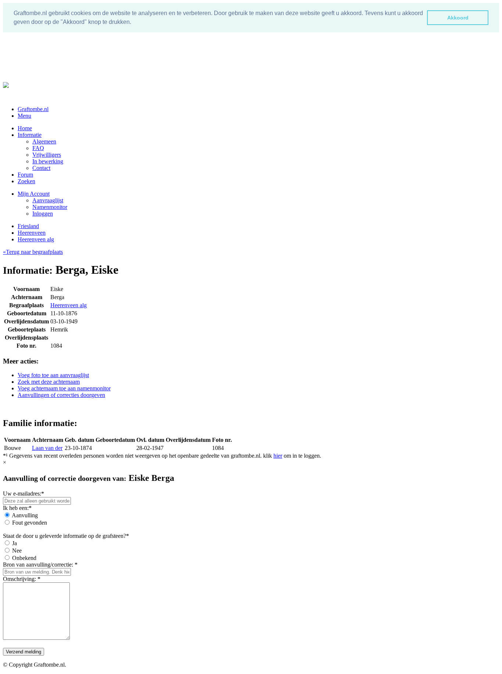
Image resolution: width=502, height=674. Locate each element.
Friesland (28, 226)
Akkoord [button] (458, 18)
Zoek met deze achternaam (49, 382)
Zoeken (26, 181)
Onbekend (24, 558)
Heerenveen (32, 233)
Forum (25, 174)
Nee (17, 550)
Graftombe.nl (33, 109)
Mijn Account (34, 194)
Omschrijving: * (21, 579)
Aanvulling (25, 515)
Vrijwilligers (46, 155)
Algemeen (44, 141)
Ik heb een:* (17, 508)
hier (277, 456)
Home (25, 128)
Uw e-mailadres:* (23, 493)
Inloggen (42, 213)
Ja (14, 543)
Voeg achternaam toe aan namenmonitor (64, 388)
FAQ (38, 148)
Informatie (30, 135)
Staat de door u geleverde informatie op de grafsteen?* (66, 536)
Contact (41, 168)
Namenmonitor (49, 207)
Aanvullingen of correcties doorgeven (61, 395)
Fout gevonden (29, 522)
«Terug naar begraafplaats (33, 252)
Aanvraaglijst (47, 200)
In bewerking (47, 161)
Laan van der (47, 448)
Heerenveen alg (36, 239)
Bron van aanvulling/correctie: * (40, 564)
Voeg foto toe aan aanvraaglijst (53, 375)
